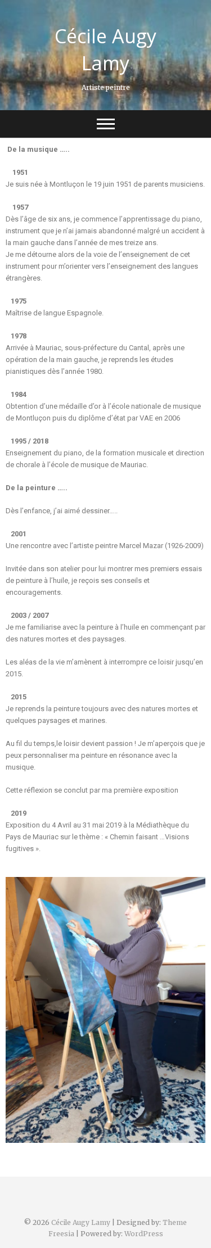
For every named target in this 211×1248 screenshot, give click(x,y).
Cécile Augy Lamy (105, 49)
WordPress (143, 1233)
